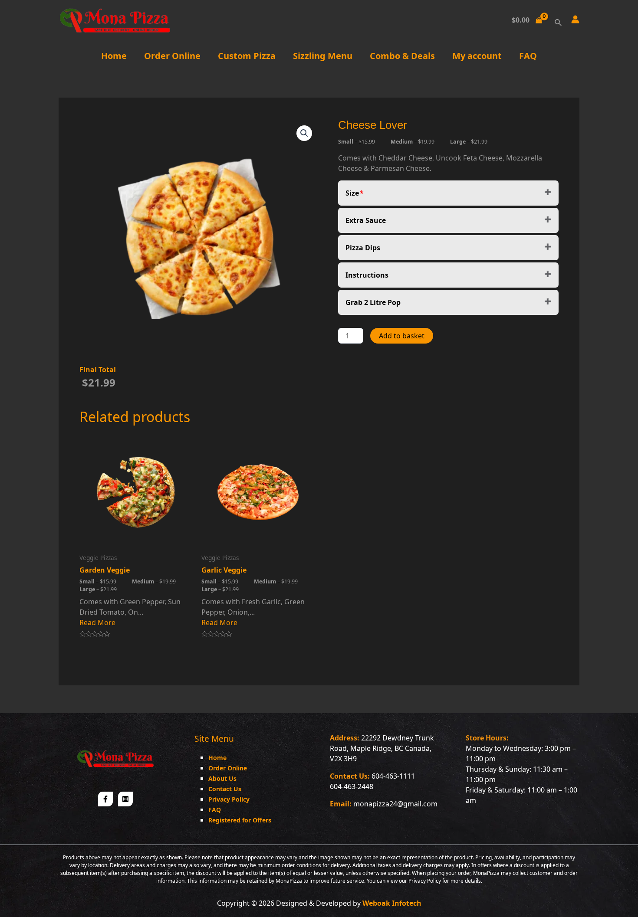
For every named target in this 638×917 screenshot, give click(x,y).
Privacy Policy (229, 799)
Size (352, 193)
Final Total (97, 369)
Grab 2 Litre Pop (373, 302)
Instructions (366, 275)
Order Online (172, 56)
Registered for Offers (239, 820)
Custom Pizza (247, 56)
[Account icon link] (575, 19)
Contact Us (224, 789)
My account (477, 56)
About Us (222, 778)
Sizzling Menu (322, 56)
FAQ (528, 56)
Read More (97, 622)
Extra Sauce (365, 220)
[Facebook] (105, 799)
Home (114, 56)
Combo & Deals (402, 56)
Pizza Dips (362, 247)
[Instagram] (125, 799)
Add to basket (401, 336)
